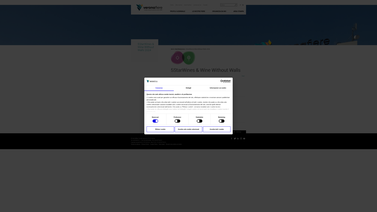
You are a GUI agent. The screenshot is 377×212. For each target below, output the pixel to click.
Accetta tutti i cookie (217, 129)
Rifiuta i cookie (160, 129)
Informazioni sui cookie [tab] (218, 88)
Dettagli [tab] (188, 88)
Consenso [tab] (159, 88)
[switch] (177, 121)
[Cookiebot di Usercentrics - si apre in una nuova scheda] (222, 81)
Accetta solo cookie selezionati (188, 129)
